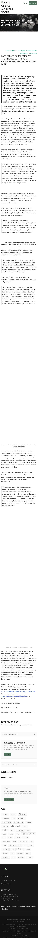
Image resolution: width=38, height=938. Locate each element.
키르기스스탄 (20, 853)
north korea (7, 822)
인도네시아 (27, 849)
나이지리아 (15, 826)
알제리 (14, 841)
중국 (5, 853)
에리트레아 (23, 841)
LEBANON (21, 818)
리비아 (12, 830)
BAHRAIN (5, 814)
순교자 (10, 837)
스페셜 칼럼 (22, 50)
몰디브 (28, 830)
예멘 (31, 841)
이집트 (12, 849)
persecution (18, 822)
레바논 (5, 830)
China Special (29, 50)
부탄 (18, 834)
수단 (4, 837)
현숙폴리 (29, 857)
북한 (23, 834)
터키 (27, 853)
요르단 (4, 845)
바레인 (4, 834)
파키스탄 (6, 857)
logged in (14, 725)
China (22, 814)
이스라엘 (5, 849)
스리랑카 (17, 837)
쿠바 (12, 853)
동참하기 (7, 754)
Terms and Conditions (8, 880)
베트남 (11, 834)
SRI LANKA (28, 822)
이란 (31, 845)
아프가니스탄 (6, 841)
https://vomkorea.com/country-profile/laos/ (18, 691)
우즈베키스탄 (14, 845)
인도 (19, 849)
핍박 (13, 857)
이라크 (24, 845)
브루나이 (31, 834)
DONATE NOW (9, 799)
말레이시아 (20, 830)
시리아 (26, 838)
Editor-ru (34, 53)
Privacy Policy (5, 883)
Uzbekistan (5, 826)
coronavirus (6, 818)
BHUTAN (13, 814)
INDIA (13, 818)
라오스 (25, 826)
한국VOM (21, 857)
